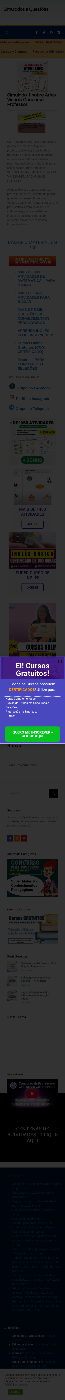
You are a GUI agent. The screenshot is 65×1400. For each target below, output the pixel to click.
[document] (32, 700)
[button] (60, 661)
